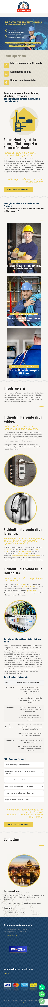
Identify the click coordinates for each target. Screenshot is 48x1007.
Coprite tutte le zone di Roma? (24, 800)
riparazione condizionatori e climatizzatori (26, 556)
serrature (9, 428)
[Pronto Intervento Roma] (24, 6)
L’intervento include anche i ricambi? (24, 786)
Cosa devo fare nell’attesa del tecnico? (24, 793)
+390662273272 (11, 912)
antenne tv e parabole (29, 586)
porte (30, 426)
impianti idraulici (23, 553)
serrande (33, 428)
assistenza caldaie (25, 551)
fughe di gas (8, 549)
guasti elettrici (31, 591)
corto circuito (20, 584)
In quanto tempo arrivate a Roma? (24, 765)
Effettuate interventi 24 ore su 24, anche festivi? (24, 772)
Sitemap (6, 973)
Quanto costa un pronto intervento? (24, 780)
